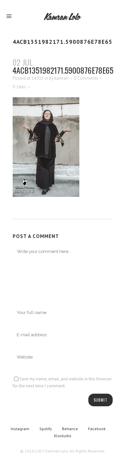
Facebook (97, 428)
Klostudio (62, 435)
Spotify (45, 428)
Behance (70, 428)
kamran (61, 78)
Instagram (20, 428)
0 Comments (86, 78)
